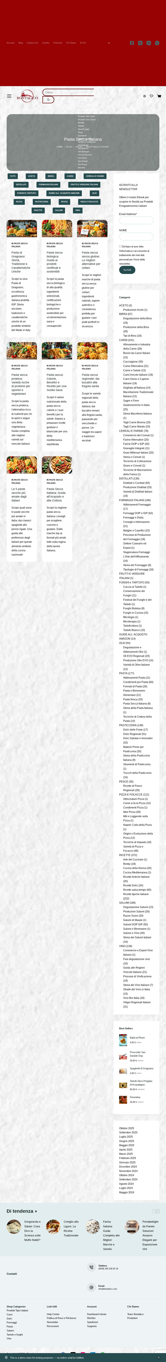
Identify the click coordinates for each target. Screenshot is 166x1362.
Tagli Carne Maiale (134, 426)
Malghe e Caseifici (134, 530)
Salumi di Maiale (132, 920)
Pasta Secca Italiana (135, 703)
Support (91, 1326)
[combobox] (68, 92)
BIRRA (51, 176)
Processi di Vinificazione (137, 976)
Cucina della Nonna (134, 868)
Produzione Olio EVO (135, 660)
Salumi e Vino (131, 932)
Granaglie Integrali (133, 448)
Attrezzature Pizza (133, 798)
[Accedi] (144, 96)
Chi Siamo (71, 43)
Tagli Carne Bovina (134, 422)
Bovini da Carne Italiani (136, 353)
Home (80, 103)
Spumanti (82, 136)
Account (10, 43)
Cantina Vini (32, 43)
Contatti (81, 91)
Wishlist (81, 168)
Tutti (12, 176)
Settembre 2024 (128, 1179)
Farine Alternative (133, 439)
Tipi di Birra (129, 335)
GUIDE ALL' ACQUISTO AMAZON (64, 193)
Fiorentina (135, 1097)
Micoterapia (130, 621)
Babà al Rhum (137, 1037)
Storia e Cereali (132, 456)
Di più (83, 43)
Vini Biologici (83, 152)
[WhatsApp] (157, 43)
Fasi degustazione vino (136, 959)
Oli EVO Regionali (133, 655)
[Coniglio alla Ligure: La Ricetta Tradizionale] (53, 1227)
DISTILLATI (21, 184)
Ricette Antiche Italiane (136, 876)
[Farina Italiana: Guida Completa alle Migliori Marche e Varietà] (92, 1227)
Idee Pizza (129, 811)
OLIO (94, 193)
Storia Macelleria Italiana (137, 413)
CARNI (70, 176)
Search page (83, 129)
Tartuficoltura (130, 625)
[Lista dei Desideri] (151, 96)
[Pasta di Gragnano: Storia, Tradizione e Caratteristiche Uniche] (22, 228)
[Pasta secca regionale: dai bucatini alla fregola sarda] (92, 350)
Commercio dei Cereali (136, 435)
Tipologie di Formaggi (135, 569)
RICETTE (38, 210)
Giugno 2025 (126, 1141)
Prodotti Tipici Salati (86, 120)
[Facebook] (132, 43)
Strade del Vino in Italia (136, 989)
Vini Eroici (82, 158)
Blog (20, 43)
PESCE (64, 202)
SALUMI (59, 210)
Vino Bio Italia (131, 997)
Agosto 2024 (126, 1183)
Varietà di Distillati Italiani (137, 491)
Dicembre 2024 (128, 1166)
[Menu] (9, 96)
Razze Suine (130, 915)
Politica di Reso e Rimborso (61, 1318)
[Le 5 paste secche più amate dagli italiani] (22, 465)
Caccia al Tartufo (132, 586)
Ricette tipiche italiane (136, 894)
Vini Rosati (83, 161)
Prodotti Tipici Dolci (86, 116)
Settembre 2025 (128, 1132)
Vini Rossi (82, 164)
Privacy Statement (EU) (88, 110)
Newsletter (52, 1322)
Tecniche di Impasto (134, 842)
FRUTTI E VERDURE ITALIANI (84, 184)
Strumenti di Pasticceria (136, 764)
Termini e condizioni (87, 142)
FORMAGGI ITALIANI (48, 184)
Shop (80, 132)
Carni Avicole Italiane (135, 374)
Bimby (126, 863)
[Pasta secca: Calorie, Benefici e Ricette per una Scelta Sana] (57, 350)
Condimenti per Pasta (135, 682)
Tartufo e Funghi (85, 139)
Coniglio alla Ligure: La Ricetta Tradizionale (71, 1228)
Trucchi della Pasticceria (137, 772)
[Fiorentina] (123, 1100)
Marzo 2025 (126, 1153)
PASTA (19, 202)
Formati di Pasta (132, 686)
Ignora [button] (158, 1357)
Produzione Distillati (134, 487)
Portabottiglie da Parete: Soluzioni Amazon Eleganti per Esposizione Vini (150, 1235)
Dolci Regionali (132, 733)
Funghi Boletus (132, 608)
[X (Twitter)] (140, 43)
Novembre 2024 (128, 1171)
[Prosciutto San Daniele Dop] (123, 1057)
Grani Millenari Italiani (135, 452)
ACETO (31, 176)
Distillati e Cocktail (134, 482)
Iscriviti (127, 269)
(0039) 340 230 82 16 (108, 1268)
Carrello (45, 43)
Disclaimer (82, 100)
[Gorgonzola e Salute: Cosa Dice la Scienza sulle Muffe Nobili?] (14, 1227)
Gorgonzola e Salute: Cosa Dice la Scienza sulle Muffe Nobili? (32, 1230)
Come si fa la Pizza (134, 803)
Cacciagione (130, 361)
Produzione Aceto (133, 309)
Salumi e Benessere (135, 928)
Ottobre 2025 (126, 1128)
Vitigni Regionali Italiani (137, 1002)
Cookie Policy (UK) (86, 97)
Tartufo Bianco (131, 630)
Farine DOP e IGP (133, 443)
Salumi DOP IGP (133, 924)
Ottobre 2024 (126, 1175)
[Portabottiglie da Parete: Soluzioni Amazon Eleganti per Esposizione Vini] (132, 1227)
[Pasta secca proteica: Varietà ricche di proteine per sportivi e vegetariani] (22, 350)
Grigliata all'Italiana (134, 387)
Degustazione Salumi (135, 907)
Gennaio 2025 (127, 1162)
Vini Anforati (83, 145)
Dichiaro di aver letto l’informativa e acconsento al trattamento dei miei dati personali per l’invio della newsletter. (134, 255)
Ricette (81, 123)
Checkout (57, 43)
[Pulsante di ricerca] (48, 99)
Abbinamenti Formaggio (137, 504)
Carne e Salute (132, 370)
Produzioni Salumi (133, 911)
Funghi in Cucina (133, 612)
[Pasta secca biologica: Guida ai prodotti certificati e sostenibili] (57, 228)
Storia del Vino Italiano (136, 984)
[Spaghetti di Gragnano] (123, 1071)
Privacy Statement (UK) (88, 113)
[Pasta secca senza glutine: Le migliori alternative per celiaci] (92, 228)
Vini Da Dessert (85, 155)
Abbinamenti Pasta (134, 677)
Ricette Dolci (130, 885)
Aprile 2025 (125, 1149)
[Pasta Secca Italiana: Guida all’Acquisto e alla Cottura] (57, 465)
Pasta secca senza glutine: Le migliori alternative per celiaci (91, 260)
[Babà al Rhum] (123, 1040)
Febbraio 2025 (127, 1158)
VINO (77, 210)
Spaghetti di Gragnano (141, 1068)
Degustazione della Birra (137, 318)
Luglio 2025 (126, 1136)
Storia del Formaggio (135, 565)
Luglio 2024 (126, 1188)
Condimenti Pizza (133, 807)
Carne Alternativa (133, 365)
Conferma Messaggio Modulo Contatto (95, 87)
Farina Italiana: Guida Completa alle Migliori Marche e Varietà (111, 1235)
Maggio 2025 (126, 1145)
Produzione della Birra (136, 327)
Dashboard (93, 1314)
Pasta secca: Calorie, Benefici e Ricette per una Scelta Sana (56, 382)
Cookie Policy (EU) (86, 94)
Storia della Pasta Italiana (138, 707)
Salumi (81, 126)
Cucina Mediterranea (135, 872)
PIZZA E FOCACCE (89, 202)
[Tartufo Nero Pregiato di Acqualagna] (123, 1085)
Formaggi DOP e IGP (135, 513)
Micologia (128, 617)
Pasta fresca (130, 699)
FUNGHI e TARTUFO (26, 193)
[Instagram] (149, 43)
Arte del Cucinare (133, 859)
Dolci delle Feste (133, 729)
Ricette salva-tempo (134, 889)
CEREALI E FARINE (95, 176)
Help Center (53, 1314)
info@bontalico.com (107, 1289)
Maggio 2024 (126, 1192)
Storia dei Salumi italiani (137, 937)
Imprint (81, 107)
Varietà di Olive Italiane (136, 664)
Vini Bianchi (83, 148)
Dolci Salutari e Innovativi (138, 738)
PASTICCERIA (41, 202)
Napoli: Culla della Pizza (137, 824)
